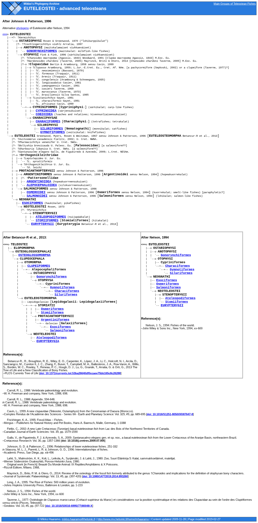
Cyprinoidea (46, 111)
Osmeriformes (52, 309)
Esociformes (32, 203)
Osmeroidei (36, 192)
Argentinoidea (39, 181)
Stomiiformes (47, 220)
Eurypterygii (42, 224)
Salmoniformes (62, 330)
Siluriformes (51, 128)
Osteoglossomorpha (34, 255)
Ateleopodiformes (51, 217)
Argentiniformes (55, 320)
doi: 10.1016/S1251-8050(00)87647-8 (170, 414)
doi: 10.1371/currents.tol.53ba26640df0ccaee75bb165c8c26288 (80, 373)
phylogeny (22, 28)
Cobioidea (44, 114)
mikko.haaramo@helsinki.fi (78, 519)
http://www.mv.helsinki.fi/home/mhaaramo (123, 519)
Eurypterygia (47, 341)
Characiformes (48, 121)
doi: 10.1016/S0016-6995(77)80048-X (69, 505)
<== (4, 34)
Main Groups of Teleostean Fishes (235, 3)
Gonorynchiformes (42, 51)
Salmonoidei (37, 196)
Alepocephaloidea (42, 185)
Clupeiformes (38, 266)
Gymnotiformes (52, 132)
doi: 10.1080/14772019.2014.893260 (105, 476)
